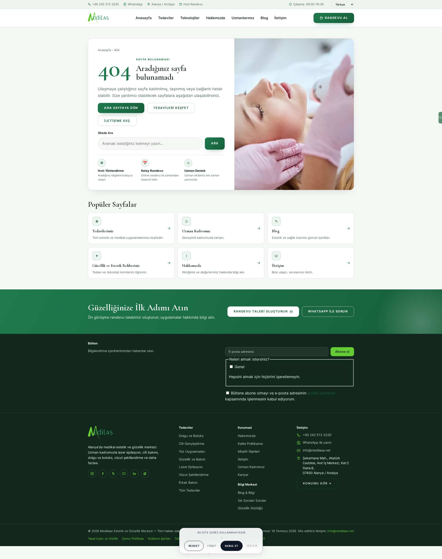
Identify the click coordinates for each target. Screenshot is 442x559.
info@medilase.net (316, 450)
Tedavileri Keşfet (171, 108)
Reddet (194, 545)
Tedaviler (166, 18)
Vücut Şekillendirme (194, 475)
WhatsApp (135, 4)
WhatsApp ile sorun (328, 311)
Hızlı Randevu (193, 4)
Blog (264, 18)
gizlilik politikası (321, 393)
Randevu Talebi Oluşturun (261, 311)
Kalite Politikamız (250, 443)
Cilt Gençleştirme (191, 443)
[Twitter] (113, 473)
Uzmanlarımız (243, 18)
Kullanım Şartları (159, 538)
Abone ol (342, 351)
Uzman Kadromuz (251, 467)
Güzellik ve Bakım (192, 459)
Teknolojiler (190, 18)
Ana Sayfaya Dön (121, 108)
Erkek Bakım (188, 482)
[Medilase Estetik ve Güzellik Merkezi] (98, 17)
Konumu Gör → (317, 483)
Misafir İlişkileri (248, 451)
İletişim (280, 18)
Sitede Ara (105, 133)
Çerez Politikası (133, 538)
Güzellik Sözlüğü (250, 508)
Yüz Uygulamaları (192, 451)
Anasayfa (144, 18)
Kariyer (243, 475)
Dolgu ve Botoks (191, 436)
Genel (238, 366)
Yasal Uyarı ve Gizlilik (103, 538)
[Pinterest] (145, 473)
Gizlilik (252, 545)
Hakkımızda (215, 18)
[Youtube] (124, 473)
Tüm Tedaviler (189, 490)
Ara (214, 143)
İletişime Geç (117, 120)
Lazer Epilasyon (191, 467)
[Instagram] (92, 473)
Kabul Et (231, 545)
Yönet (211, 545)
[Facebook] (103, 473)
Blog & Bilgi (246, 493)
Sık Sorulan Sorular (252, 500)
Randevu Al (336, 18)
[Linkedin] (134, 473)
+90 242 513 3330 (105, 4)
